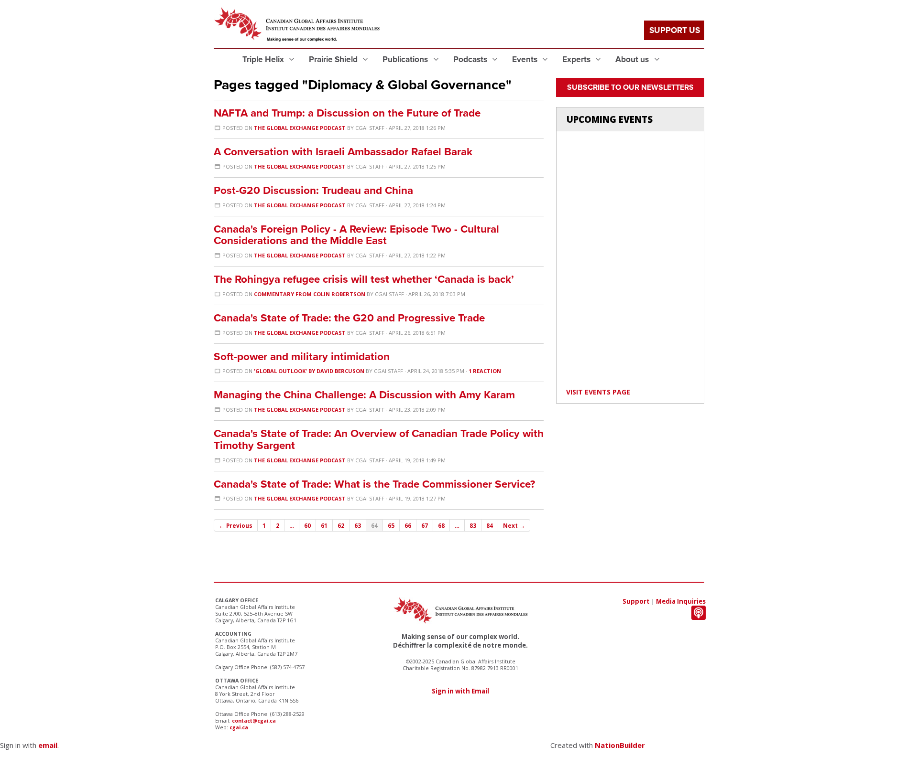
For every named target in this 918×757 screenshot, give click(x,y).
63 (357, 525)
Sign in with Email (460, 691)
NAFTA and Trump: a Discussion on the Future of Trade (347, 113)
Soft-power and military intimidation (302, 356)
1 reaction (485, 370)
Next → (514, 525)
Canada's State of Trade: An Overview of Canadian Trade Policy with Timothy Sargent (379, 439)
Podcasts (471, 59)
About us (633, 59)
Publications (406, 59)
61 (324, 525)
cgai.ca (239, 727)
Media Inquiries (681, 601)
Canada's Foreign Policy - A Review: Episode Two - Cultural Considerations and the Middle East (356, 235)
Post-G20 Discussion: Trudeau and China (313, 190)
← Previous (235, 525)
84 (489, 525)
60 (307, 525)
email (47, 745)
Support (636, 601)
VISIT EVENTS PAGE (598, 391)
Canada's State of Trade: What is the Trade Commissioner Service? (374, 484)
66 (407, 525)
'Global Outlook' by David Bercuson (309, 370)
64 (374, 525)
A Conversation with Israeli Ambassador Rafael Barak (343, 151)
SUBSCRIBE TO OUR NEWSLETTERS (630, 87)
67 (424, 525)
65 (391, 525)
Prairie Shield (334, 59)
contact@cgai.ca (254, 720)
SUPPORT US (674, 30)
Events (525, 59)
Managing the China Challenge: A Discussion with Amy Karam (364, 394)
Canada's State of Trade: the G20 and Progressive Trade (349, 317)
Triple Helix (264, 59)
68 (441, 525)
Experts (577, 59)
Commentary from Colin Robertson (309, 294)
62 (341, 525)
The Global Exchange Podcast (300, 127)
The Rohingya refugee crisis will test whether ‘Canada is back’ (364, 279)
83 (473, 525)
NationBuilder (620, 745)
